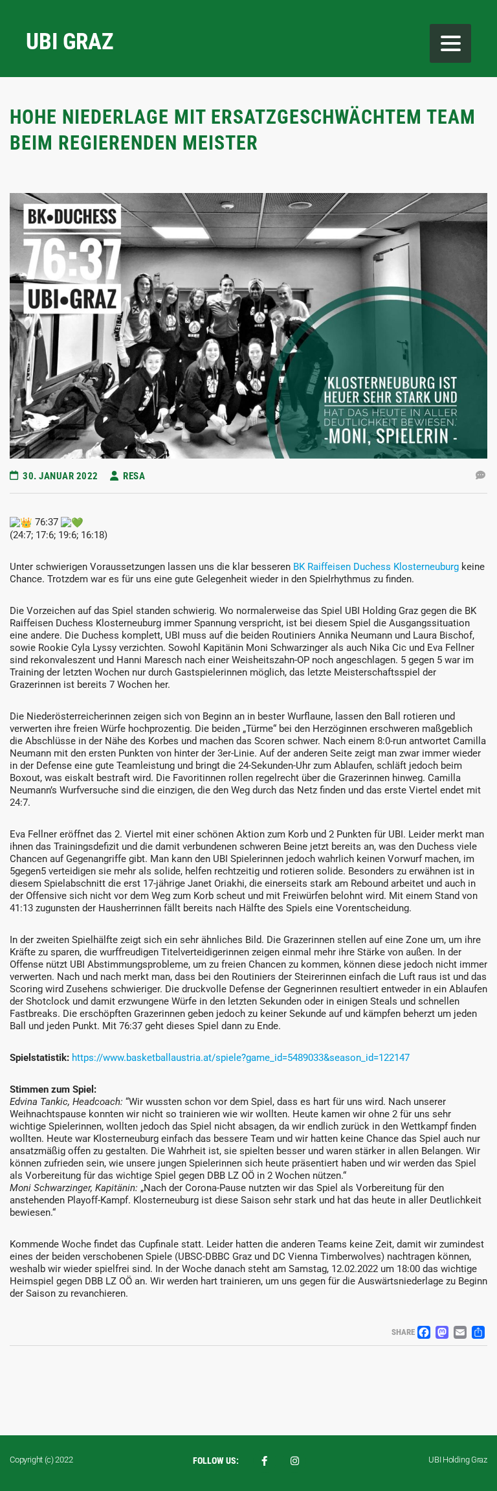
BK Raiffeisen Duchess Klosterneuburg (376, 567)
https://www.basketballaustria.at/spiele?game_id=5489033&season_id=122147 (241, 1058)
